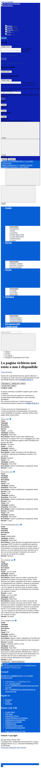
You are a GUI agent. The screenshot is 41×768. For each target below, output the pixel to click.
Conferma (12, 159)
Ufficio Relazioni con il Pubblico (16, 718)
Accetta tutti (9, 386)
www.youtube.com (8, 620)
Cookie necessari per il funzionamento (14, 409)
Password (25, 51)
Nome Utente (26, 49)
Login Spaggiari (17, 90)
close (3, 204)
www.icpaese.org (7, 560)
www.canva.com (7, 472)
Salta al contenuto (7, 2)
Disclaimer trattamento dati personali (13, 747)
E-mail (24, 82)
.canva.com (5, 419)
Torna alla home (6, 372)
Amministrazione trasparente (15, 728)
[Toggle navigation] (18, 194)
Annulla (4, 159)
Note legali (9, 714)
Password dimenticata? (9, 55)
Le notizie (8, 355)
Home (7, 352)
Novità (7, 354)
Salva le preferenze (18, 661)
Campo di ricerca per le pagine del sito (14, 330)
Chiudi (4, 105)
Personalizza (6, 383)
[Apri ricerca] (23, 176)
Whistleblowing (10, 724)
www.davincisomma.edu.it (10, 525)
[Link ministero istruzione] (10, 4)
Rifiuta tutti (18, 383)
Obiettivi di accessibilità (13, 722)
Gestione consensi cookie (14, 726)
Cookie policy (10, 712)
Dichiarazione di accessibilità (15, 720)
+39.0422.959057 (14, 684)
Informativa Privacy (12, 716)
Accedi (4, 38)
